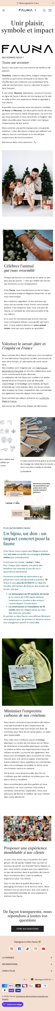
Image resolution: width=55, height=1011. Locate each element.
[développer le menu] (3, 10)
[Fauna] (27, 10)
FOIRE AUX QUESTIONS (27, 928)
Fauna (12, 996)
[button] (50, 10)
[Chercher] (44, 10)
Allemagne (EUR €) (43, 979)
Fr (24, 979)
